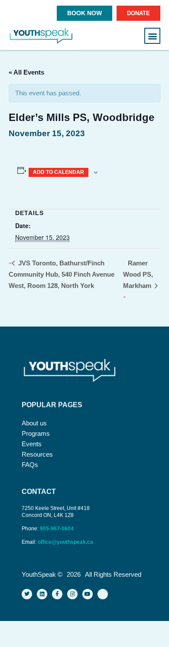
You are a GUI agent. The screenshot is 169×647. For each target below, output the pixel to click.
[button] (152, 36)
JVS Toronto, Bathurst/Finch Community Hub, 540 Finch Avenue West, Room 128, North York (61, 274)
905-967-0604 (57, 529)
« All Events (26, 72)
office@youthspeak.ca (65, 542)
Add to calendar (58, 172)
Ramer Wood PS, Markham (138, 274)
